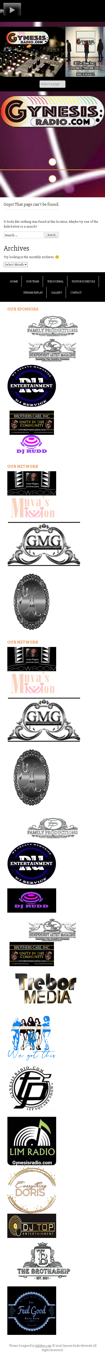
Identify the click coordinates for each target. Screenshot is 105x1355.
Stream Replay (33, 293)
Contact (76, 293)
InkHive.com (43, 1346)
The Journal (55, 281)
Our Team (32, 281)
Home (14, 281)
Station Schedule (83, 281)
